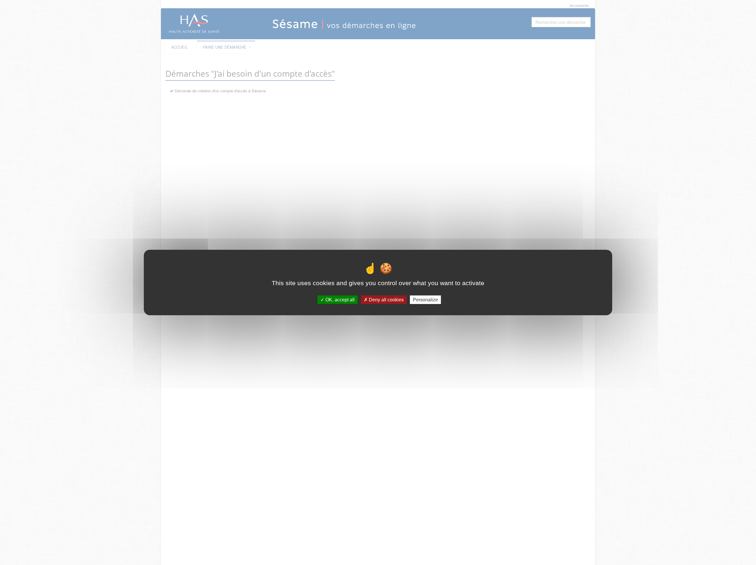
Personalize (425, 299)
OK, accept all (339, 299)
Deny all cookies (386, 299)
